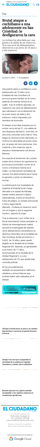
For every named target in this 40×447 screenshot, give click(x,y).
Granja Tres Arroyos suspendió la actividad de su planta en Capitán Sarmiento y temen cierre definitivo (17, 362)
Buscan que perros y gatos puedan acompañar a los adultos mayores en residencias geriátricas (17, 393)
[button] (3, 4)
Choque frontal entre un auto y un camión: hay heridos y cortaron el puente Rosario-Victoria (20, 331)
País (4, 14)
